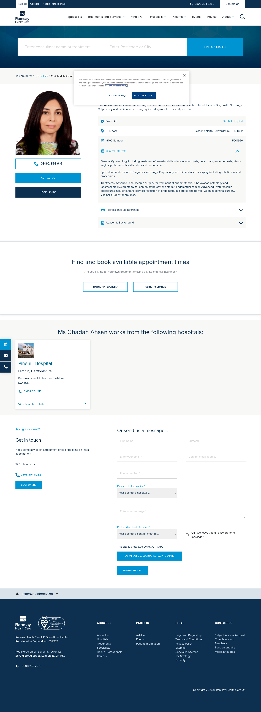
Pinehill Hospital (233, 121)
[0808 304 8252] (5, 367)
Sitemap (180, 648)
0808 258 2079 (31, 666)
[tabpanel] (130, 373)
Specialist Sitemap (186, 652)
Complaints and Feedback (224, 641)
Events (140, 639)
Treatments (104, 643)
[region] (131, 88)
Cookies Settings (117, 95)
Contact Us (232, 4)
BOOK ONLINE (28, 485)
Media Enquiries (225, 652)
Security (180, 660)
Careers (34, 3)
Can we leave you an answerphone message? (213, 535)
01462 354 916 (51, 163)
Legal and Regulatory (188, 635)
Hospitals (102, 639)
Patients (22, 3)
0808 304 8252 (204, 4)
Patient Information (148, 643)
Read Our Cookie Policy (116, 86)
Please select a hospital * (131, 486)
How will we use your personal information (149, 556)
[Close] (184, 75)
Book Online (48, 192)
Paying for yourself (105, 286)
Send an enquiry (225, 647)
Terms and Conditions (188, 639)
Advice (140, 635)
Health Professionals (54, 3)
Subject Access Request (230, 635)
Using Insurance (155, 286)
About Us (102, 635)
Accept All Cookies (143, 95)
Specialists (41, 76)
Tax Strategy (183, 656)
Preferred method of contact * (133, 527)
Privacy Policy (183, 643)
